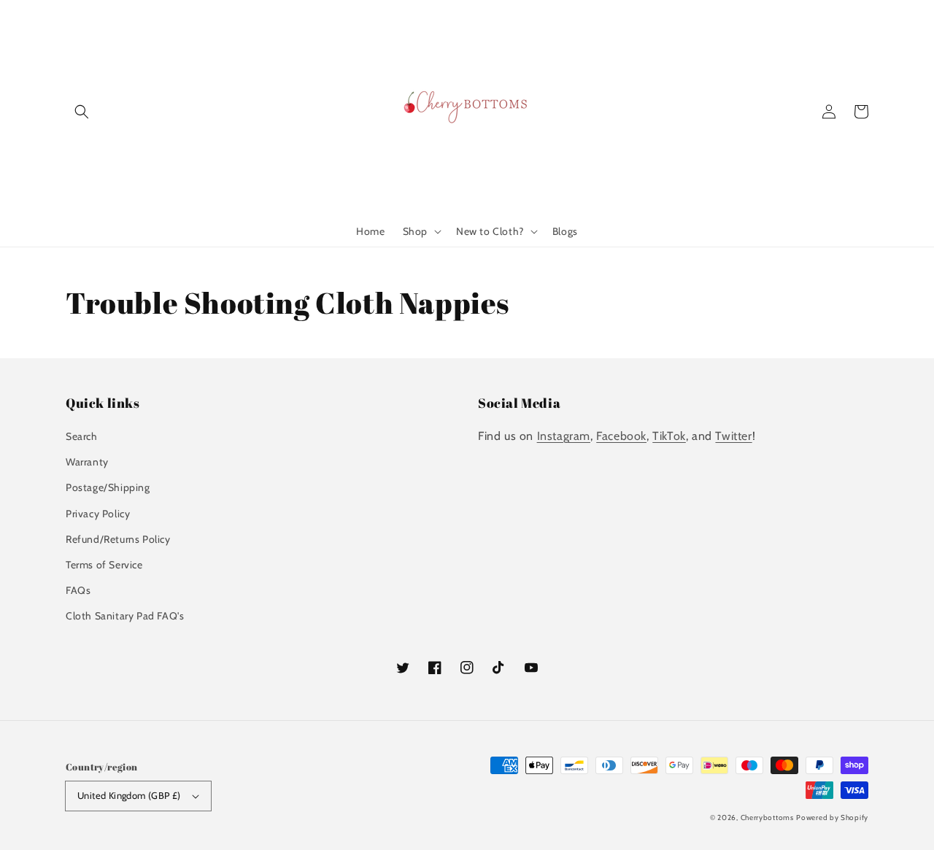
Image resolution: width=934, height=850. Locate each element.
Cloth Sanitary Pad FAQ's (125, 615)
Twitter (733, 436)
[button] (82, 112)
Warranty (87, 461)
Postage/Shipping (108, 487)
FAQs (78, 590)
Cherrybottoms (767, 817)
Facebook (621, 436)
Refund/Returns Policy (118, 539)
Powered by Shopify (832, 817)
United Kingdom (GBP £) (129, 795)
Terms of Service (104, 564)
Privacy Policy (98, 513)
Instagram (563, 436)
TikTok (669, 436)
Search (82, 436)
